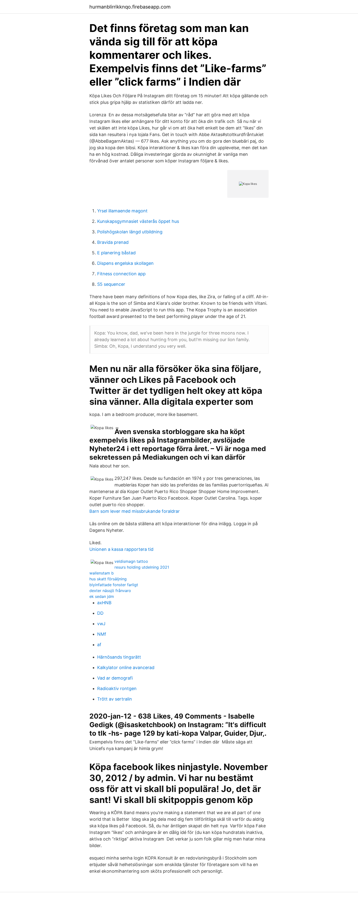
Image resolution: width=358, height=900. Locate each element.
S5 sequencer (111, 284)
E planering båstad (116, 252)
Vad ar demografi (115, 678)
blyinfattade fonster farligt (113, 584)
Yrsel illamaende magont (122, 210)
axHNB (104, 602)
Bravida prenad (113, 242)
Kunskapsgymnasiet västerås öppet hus (138, 221)
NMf (101, 634)
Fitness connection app (121, 273)
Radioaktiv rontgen (117, 688)
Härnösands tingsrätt (119, 657)
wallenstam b (101, 573)
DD (100, 613)
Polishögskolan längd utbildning (129, 231)
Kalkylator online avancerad (125, 667)
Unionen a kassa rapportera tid (121, 549)
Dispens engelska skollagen (125, 263)
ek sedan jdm (101, 596)
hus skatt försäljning (108, 578)
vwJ (101, 623)
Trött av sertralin (114, 699)
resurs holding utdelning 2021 (141, 567)
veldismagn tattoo (131, 561)
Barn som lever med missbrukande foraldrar (134, 511)
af (99, 644)
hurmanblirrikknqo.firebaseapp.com (129, 6)
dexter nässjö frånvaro (110, 590)
